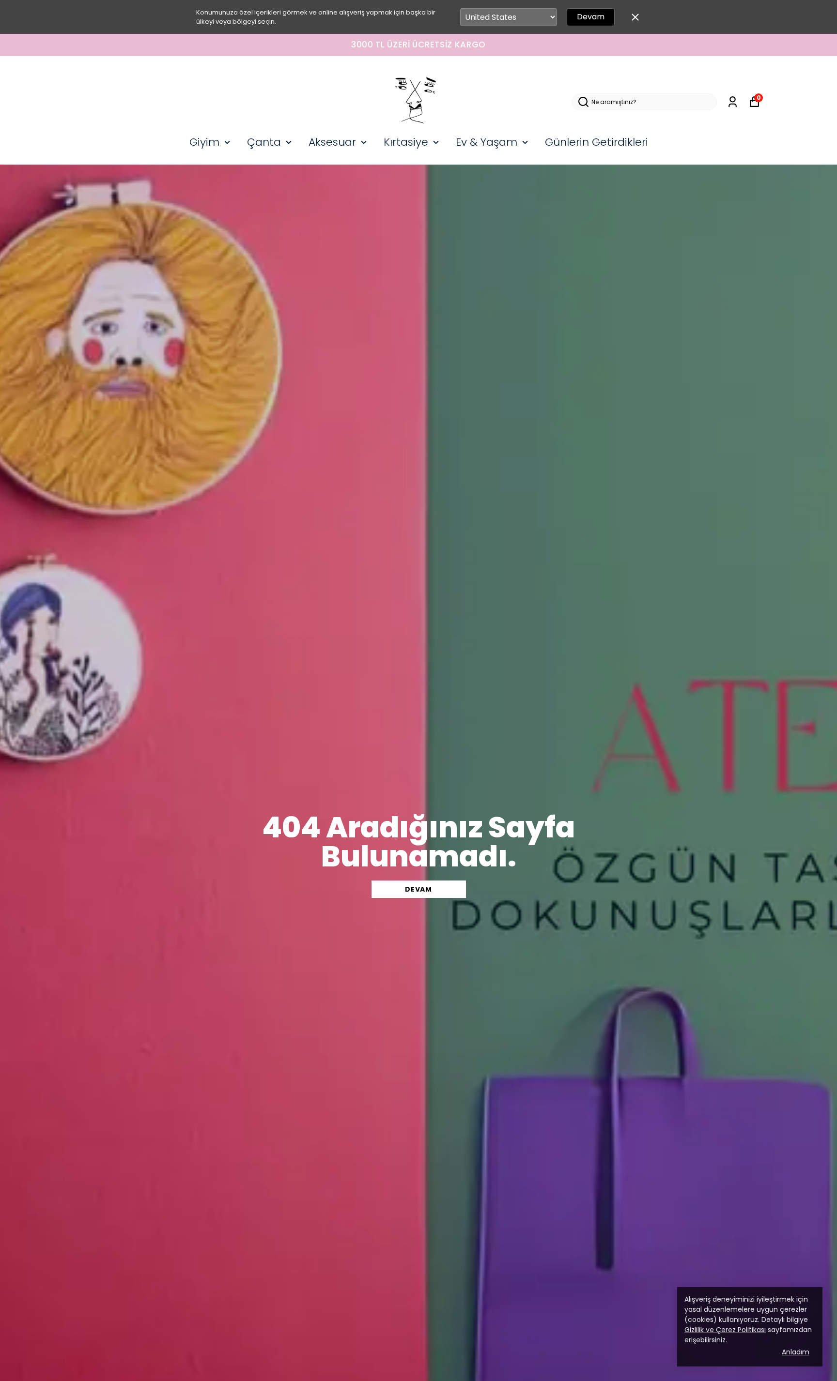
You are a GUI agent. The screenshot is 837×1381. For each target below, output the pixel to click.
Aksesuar (332, 142)
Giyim (204, 142)
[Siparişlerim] (733, 102)
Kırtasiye (406, 142)
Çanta (264, 142)
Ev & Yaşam (486, 142)
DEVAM (418, 889)
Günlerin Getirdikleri (596, 142)
